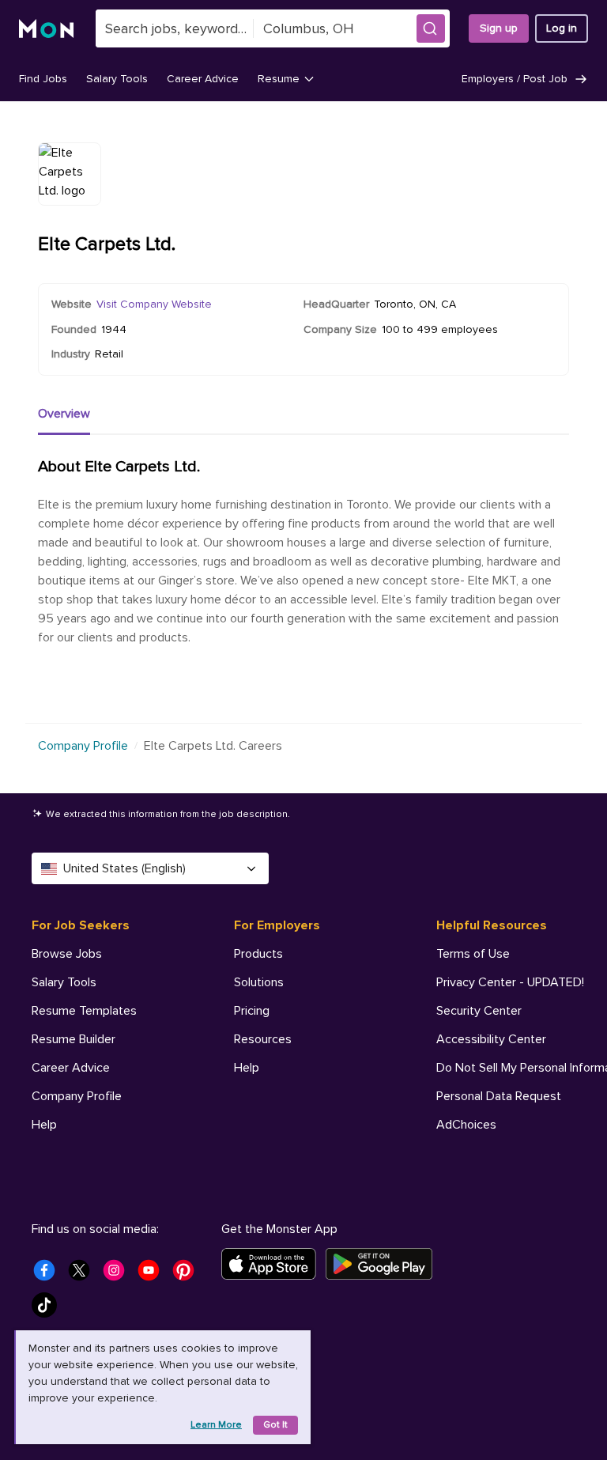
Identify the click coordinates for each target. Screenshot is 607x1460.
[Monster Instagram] (118, 1275)
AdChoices (466, 1125)
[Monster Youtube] (153, 1275)
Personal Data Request (498, 1096)
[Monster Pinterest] (188, 1275)
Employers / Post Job (514, 78)
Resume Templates (84, 1011)
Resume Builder (73, 1039)
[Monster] (48, 29)
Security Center (479, 1011)
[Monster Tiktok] (49, 1309)
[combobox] (175, 28)
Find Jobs (43, 78)
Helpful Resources (491, 925)
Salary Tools (117, 78)
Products (258, 954)
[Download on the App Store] (273, 1264)
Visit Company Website (154, 304)
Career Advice (203, 78)
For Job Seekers (81, 925)
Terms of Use (473, 954)
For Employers (277, 925)
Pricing (252, 1011)
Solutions (259, 982)
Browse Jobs (67, 954)
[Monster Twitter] (83, 1275)
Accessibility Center (491, 1039)
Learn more (216, 1425)
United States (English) (124, 868)
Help (44, 1125)
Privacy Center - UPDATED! (510, 982)
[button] (431, 28)
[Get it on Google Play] (384, 1264)
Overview (64, 414)
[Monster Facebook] (49, 1275)
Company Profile (83, 746)
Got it (275, 1425)
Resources (263, 1039)
